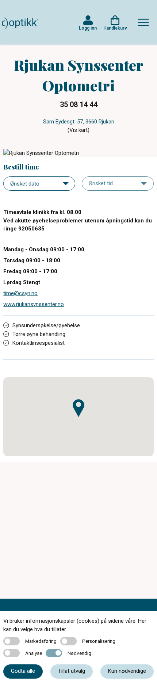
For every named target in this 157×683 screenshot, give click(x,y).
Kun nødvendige (127, 671)
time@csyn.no (20, 293)
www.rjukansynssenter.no (33, 304)
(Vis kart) (78, 130)
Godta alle (23, 671)
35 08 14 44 (78, 104)
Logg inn (88, 28)
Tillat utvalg (71, 671)
